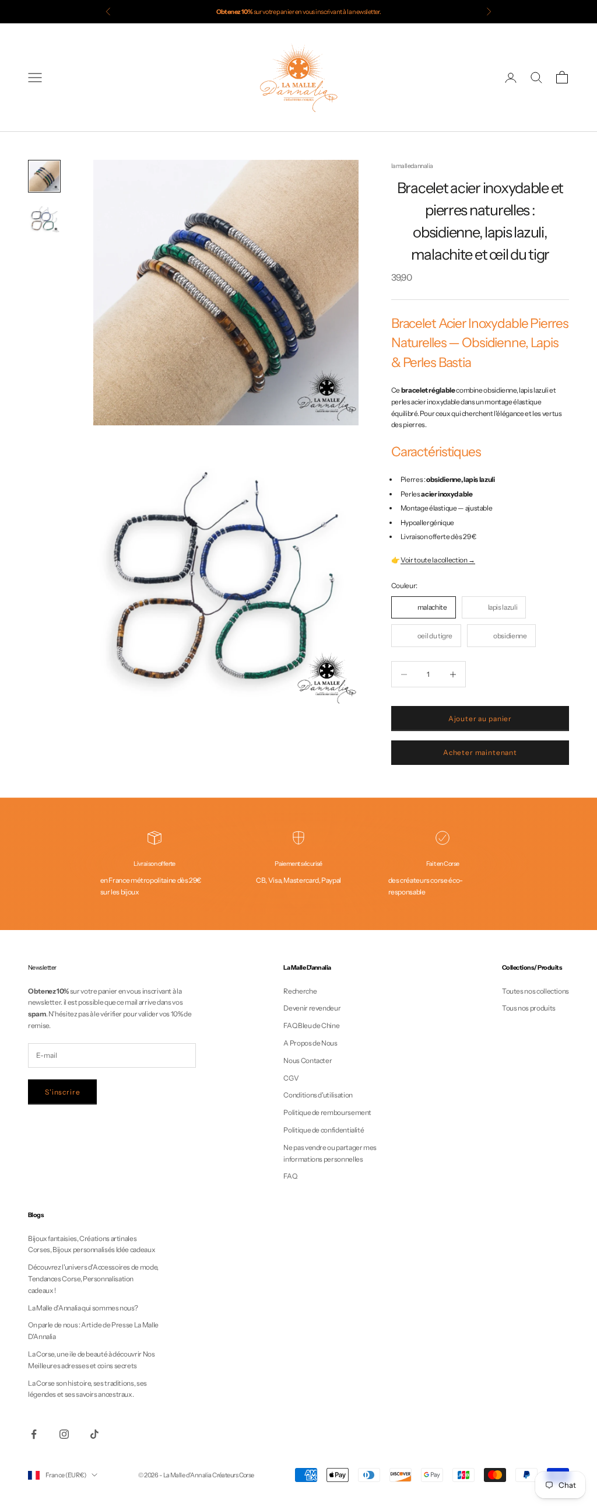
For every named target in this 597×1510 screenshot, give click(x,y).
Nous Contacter (307, 1060)
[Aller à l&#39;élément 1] (44, 176)
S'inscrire (62, 1092)
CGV (290, 1078)
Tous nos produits (529, 1008)
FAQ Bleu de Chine (311, 1025)
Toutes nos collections (535, 991)
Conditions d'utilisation (317, 1094)
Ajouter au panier (480, 718)
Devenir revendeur (311, 1008)
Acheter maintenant (480, 752)
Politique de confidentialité (323, 1129)
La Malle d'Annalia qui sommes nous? (83, 1307)
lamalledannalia (412, 166)
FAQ (290, 1176)
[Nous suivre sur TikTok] (94, 1434)
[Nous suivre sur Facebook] (34, 1434)
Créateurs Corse (233, 1475)
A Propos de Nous (310, 1043)
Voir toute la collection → (438, 559)
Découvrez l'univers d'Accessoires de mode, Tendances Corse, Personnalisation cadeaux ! (93, 1279)
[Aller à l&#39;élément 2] (44, 218)
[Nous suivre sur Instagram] (64, 1434)
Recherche (300, 991)
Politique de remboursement (327, 1112)
